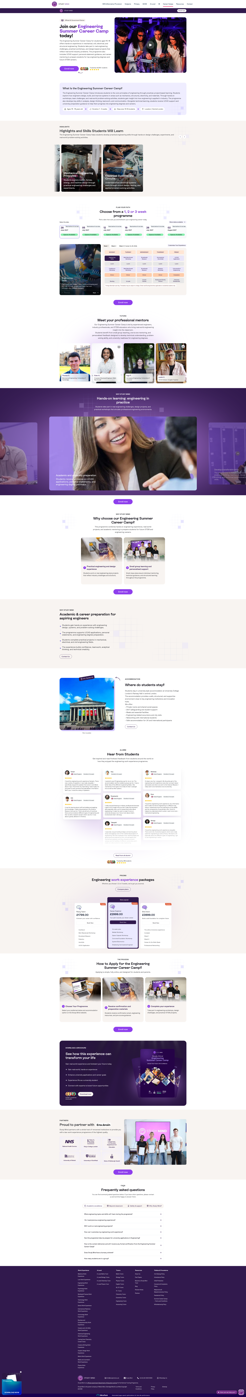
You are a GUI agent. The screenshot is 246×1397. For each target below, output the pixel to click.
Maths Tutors (119, 1274)
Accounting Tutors (121, 1304)
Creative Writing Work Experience (84, 1346)
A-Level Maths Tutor (102, 1274)
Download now (85, 1094)
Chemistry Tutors (121, 1294)
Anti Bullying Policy (159, 1274)
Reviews (137, 1293)
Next (94, 293)
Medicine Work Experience (82, 1275)
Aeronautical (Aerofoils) (160, 258)
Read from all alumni (123, 855)
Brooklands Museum (144, 258)
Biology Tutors (120, 1277)
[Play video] (150, 45)
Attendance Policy (159, 1277)
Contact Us (66, 656)
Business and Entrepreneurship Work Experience (84, 1322)
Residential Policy (159, 1295)
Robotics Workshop (160, 269)
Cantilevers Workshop (112, 269)
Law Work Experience (84, 1279)
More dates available (176, 222)
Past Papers (138, 1277)
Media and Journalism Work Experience (84, 1361)
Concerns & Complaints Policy (160, 1285)
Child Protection (158, 1280)
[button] (87, 346)
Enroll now (181, 10)
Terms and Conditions (139, 1388)
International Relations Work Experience (84, 1310)
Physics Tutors (120, 1280)
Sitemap (164, 1386)
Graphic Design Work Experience (84, 1352)
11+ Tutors (119, 1291)
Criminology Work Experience (83, 1316)
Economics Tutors (121, 1297)
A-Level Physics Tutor (103, 1284)
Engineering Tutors (121, 1301)
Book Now (90, 923)
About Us (137, 1274)
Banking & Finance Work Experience (85, 1295)
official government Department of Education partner (102, 1383)
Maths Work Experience (84, 1356)
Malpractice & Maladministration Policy (161, 1291)
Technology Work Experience (83, 1301)
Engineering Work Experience (83, 1284)
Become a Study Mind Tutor (141, 1282)
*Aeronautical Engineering (176, 269)
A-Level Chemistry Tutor (104, 1280)
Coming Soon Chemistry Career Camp (84, 1340)
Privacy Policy (153, 1388)
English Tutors (120, 1284)
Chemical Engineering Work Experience (84, 1335)
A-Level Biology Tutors (103, 1277)
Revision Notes (139, 1289)
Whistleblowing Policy (160, 1304)
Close (21, 1372)
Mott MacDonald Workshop (128, 258)
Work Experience (83, 1270)
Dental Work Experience (84, 1305)
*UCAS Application (176, 258)
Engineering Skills (112, 258)
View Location (86, 733)
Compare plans (123, 889)
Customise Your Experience (177, 245)
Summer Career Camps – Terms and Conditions (160, 1300)
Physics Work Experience (81, 1366)
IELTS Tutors (119, 1287)
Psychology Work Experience (82, 1290)
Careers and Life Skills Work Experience (84, 1329)
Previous (67, 293)
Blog (136, 1286)
